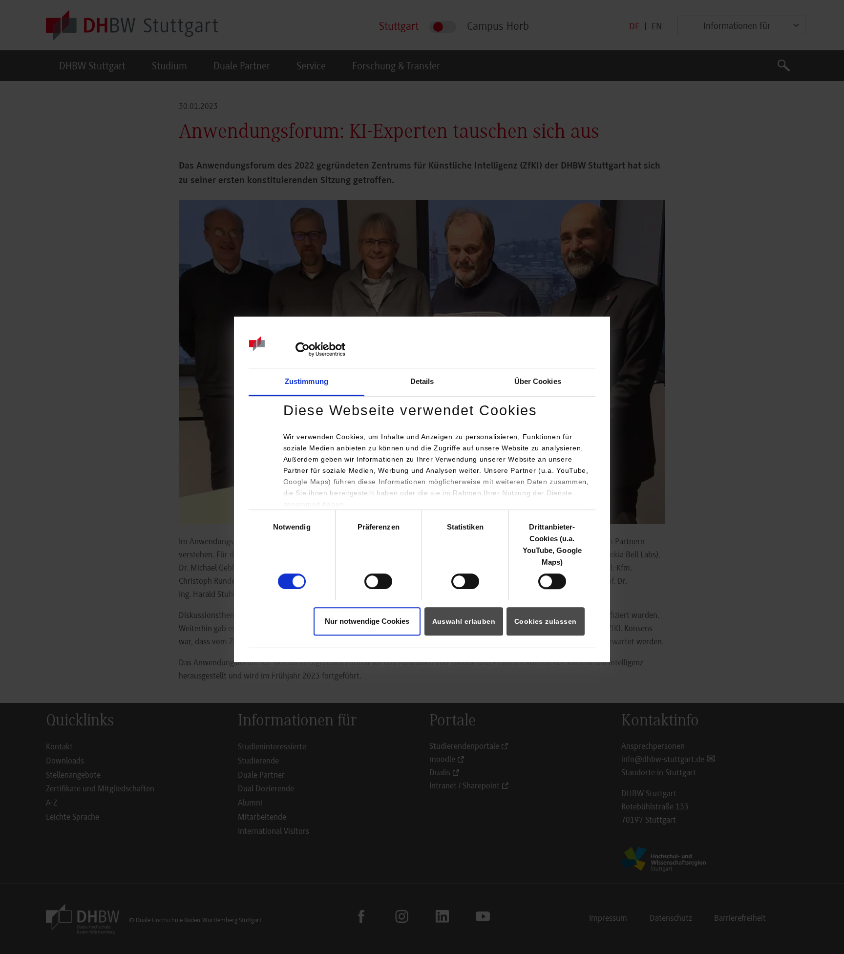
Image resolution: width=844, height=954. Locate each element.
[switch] (378, 581)
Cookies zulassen (545, 622)
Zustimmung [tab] (306, 381)
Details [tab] (422, 381)
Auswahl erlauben (463, 622)
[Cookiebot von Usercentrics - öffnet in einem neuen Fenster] (302, 349)
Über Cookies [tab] (537, 381)
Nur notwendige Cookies (367, 621)
